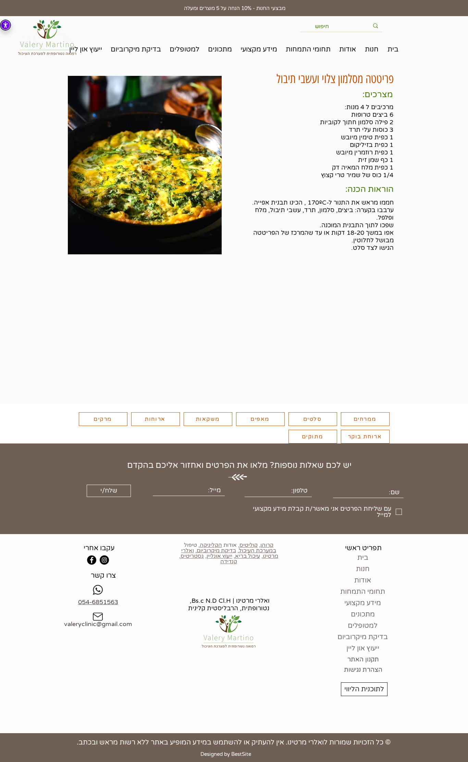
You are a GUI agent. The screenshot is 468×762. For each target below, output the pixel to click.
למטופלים (363, 626)
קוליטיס (248, 545)
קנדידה (228, 561)
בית (362, 558)
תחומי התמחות (362, 592)
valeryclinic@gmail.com (98, 624)
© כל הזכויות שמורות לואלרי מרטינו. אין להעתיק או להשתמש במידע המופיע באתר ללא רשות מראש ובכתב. (234, 742)
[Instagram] (104, 560)
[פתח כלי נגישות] (5, 25)
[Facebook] (91, 560)
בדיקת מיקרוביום (216, 550)
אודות (362, 580)
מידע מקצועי (362, 603)
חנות (363, 569)
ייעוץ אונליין (219, 556)
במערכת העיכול (257, 550)
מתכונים (363, 614)
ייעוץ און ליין (362, 648)
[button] (371, 50)
